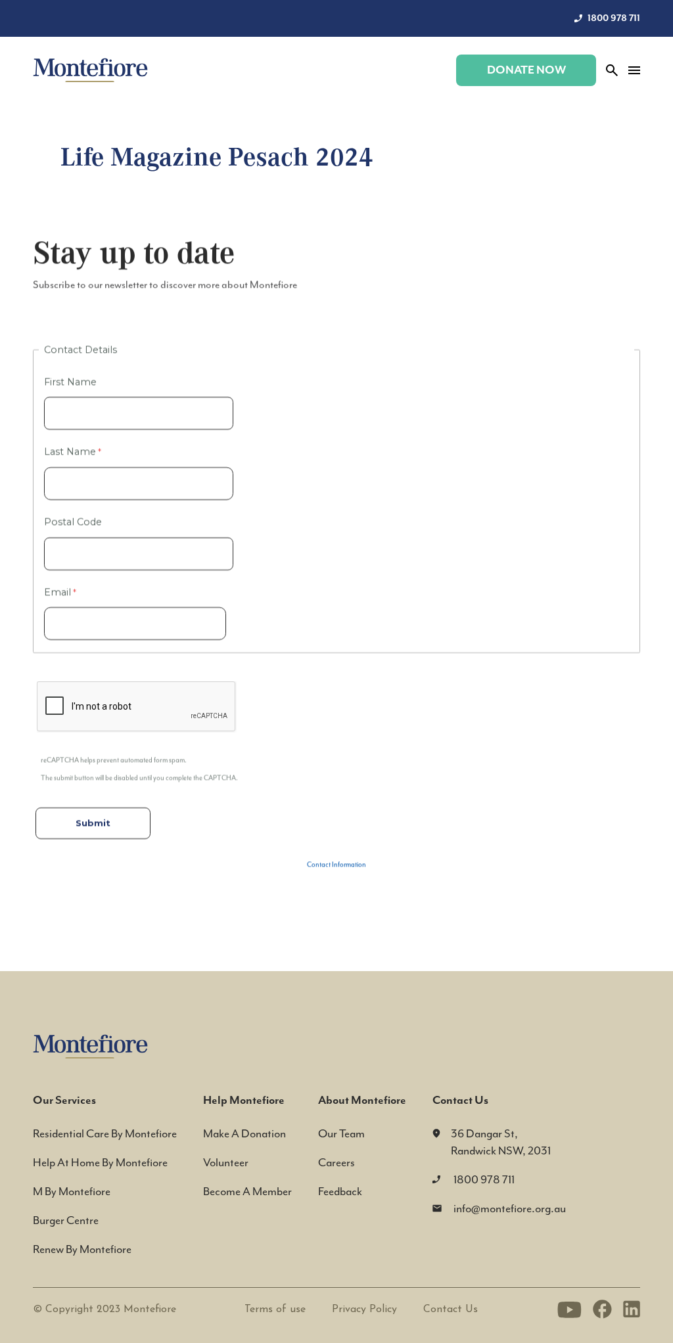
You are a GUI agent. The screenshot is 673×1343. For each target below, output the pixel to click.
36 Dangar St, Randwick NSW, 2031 (501, 1142)
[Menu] (634, 70)
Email (57, 592)
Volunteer (225, 1162)
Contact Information (336, 864)
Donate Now (526, 70)
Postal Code (73, 522)
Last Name (70, 451)
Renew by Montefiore (82, 1249)
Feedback (340, 1191)
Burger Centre (66, 1220)
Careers (336, 1162)
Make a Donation (244, 1133)
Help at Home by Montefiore (100, 1162)
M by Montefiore (71, 1191)
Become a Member (247, 1191)
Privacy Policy (364, 1309)
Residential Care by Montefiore (105, 1133)
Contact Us (450, 1309)
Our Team (341, 1133)
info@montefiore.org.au (509, 1208)
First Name (71, 382)
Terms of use (275, 1309)
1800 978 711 (614, 18)
